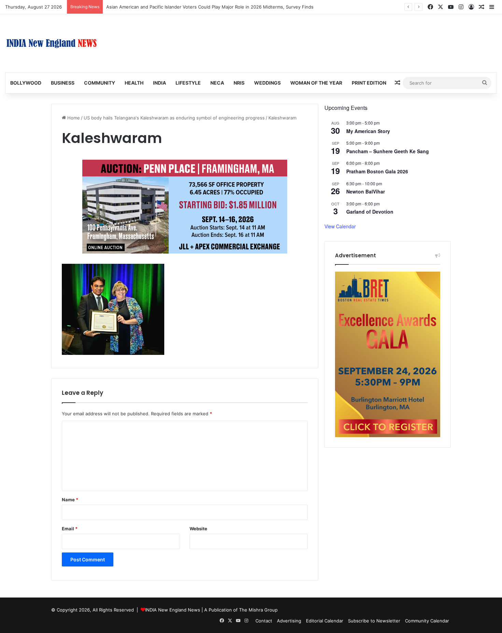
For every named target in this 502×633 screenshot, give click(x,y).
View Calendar (340, 226)
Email (70, 528)
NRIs (239, 83)
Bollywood (25, 83)
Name (70, 499)
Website (198, 528)
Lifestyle (188, 83)
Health (134, 83)
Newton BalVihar (365, 191)
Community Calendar (427, 620)
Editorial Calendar (324, 620)
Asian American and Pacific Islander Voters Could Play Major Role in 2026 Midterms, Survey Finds (209, 7)
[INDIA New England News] (51, 43)
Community (99, 83)
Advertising (289, 620)
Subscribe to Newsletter (374, 620)
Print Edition (369, 83)
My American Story (368, 131)
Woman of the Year (316, 83)
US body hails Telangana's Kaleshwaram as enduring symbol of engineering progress (174, 117)
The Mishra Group (258, 610)
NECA (217, 83)
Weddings (267, 83)
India (159, 83)
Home (73, 117)
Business (62, 83)
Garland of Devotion (369, 211)
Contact (263, 620)
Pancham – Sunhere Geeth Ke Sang (387, 151)
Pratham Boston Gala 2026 (377, 171)
